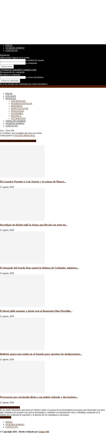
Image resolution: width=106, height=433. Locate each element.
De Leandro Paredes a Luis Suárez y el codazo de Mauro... (33, 181)
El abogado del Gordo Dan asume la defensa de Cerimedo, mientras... (39, 267)
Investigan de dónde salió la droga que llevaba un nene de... (33, 224)
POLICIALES (17, 111)
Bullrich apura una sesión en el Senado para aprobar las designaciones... (41, 354)
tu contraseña (31, 63)
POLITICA (16, 116)
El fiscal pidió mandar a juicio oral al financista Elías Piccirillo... (36, 311)
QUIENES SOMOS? (15, 48)
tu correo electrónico (34, 77)
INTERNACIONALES (21, 103)
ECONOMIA (17, 113)
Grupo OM (44, 432)
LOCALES (11, 96)
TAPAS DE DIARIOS (16, 121)
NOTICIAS (11, 98)
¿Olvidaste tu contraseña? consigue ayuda (18, 70)
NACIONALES (18, 101)
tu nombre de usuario (35, 60)
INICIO (9, 45)
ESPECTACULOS (19, 108)
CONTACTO (12, 50)
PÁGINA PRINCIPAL (25, 135)
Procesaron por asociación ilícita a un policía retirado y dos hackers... (39, 397)
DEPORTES (16, 106)
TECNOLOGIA (18, 118)
